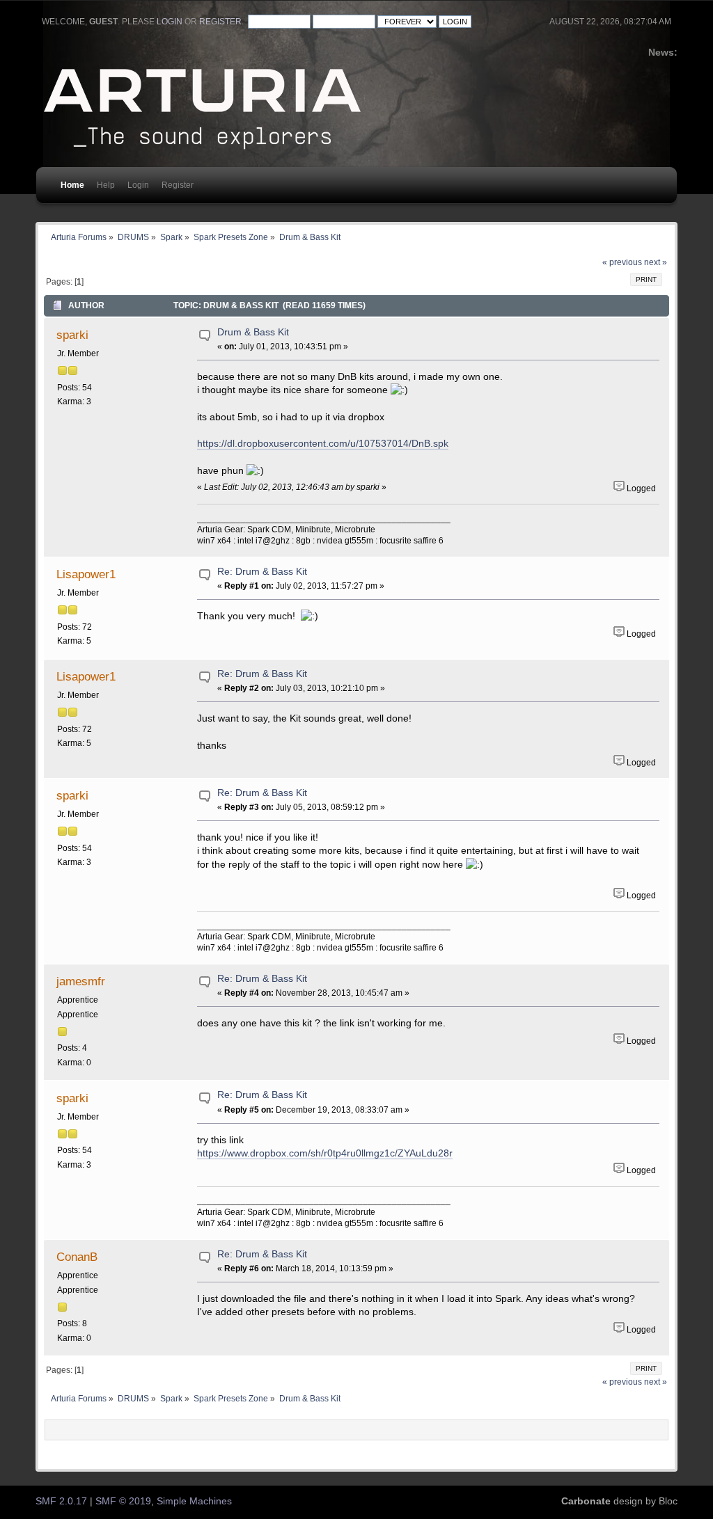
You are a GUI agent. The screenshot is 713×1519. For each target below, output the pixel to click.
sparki (72, 334)
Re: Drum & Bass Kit (262, 571)
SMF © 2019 (123, 1501)
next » (655, 262)
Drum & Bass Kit (253, 332)
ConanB (76, 1256)
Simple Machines (194, 1501)
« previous (622, 262)
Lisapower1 (86, 574)
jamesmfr (80, 981)
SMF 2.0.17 (61, 1501)
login (169, 21)
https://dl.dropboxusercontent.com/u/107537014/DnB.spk (322, 443)
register (220, 21)
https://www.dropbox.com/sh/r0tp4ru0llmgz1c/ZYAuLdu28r (325, 1153)
